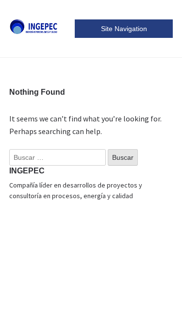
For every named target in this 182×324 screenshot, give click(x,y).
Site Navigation (124, 29)
